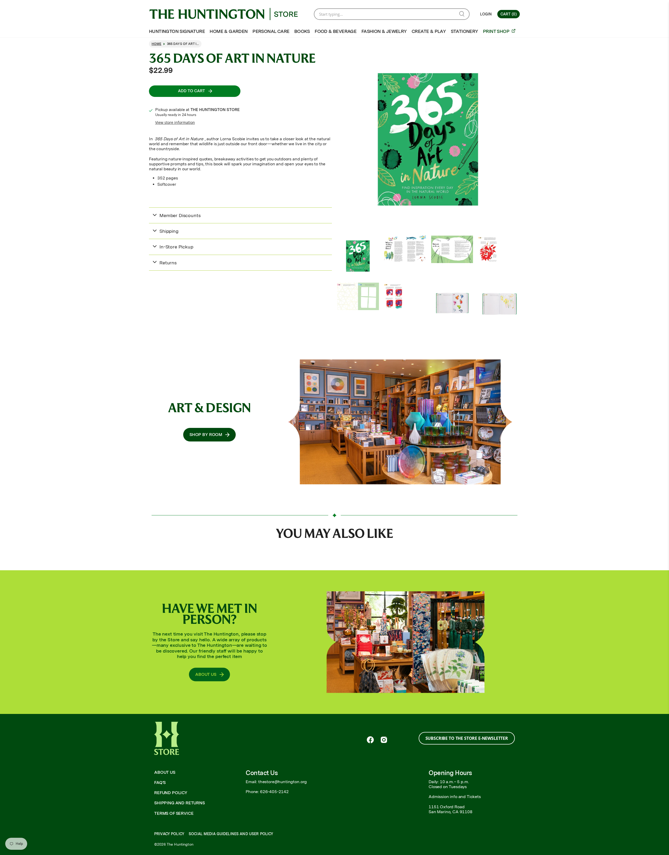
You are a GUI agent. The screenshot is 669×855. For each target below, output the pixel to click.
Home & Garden (228, 31)
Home (157, 43)
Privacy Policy (169, 834)
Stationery (464, 31)
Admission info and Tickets (455, 796)
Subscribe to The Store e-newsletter (466, 738)
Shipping (168, 231)
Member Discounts (179, 215)
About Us (164, 772)
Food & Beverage (335, 31)
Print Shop (496, 31)
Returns (168, 262)
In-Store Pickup (176, 246)
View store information (175, 122)
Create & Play (429, 31)
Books (302, 31)
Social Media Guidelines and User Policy (231, 834)
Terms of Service (173, 813)
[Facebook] (370, 740)
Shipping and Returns (179, 802)
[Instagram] (384, 740)
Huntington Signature (177, 31)
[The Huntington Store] (227, 14)
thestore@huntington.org (282, 781)
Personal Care (270, 31)
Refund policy (170, 792)
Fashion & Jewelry (384, 31)
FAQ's (160, 782)
